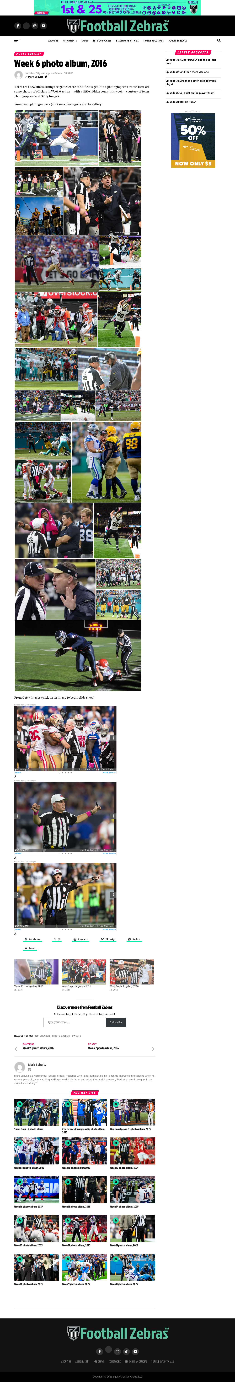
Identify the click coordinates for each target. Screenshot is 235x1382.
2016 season (43, 1036)
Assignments (70, 40)
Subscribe (116, 1022)
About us (53, 40)
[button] (56, 138)
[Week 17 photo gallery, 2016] (84, 971)
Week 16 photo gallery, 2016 (28, 986)
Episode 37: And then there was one (187, 72)
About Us (66, 1361)
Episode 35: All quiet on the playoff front (190, 93)
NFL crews (99, 1361)
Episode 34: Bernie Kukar (181, 102)
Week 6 (77, 1036)
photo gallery (61, 1036)
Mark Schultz (35, 76)
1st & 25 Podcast (102, 40)
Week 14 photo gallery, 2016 (124, 986)
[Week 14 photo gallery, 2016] (132, 971)
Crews (85, 40)
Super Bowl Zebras (153, 40)
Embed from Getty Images (25, 704)
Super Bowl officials (162, 1361)
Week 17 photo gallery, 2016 (76, 986)
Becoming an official (127, 40)
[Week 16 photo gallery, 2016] (36, 971)
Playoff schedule (177, 40)
